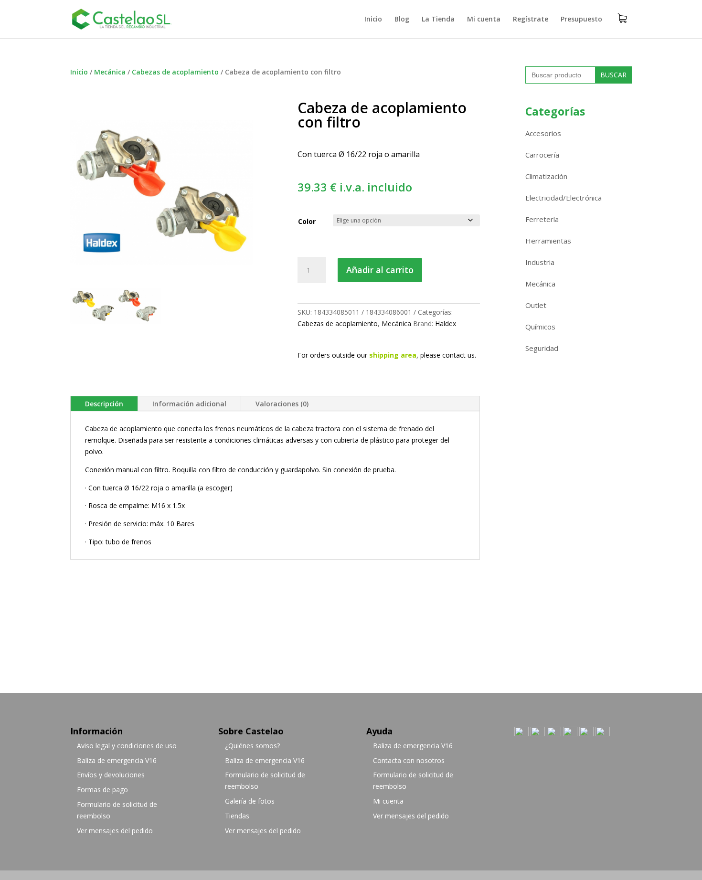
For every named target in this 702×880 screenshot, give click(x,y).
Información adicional (189, 403)
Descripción (104, 403)
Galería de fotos (250, 801)
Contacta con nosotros (409, 760)
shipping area (392, 355)
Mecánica (110, 71)
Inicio (373, 19)
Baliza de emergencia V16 (117, 760)
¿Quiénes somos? (252, 745)
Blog (401, 19)
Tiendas (237, 815)
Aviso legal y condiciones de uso (127, 745)
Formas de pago (102, 789)
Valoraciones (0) (281, 403)
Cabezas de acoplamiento (175, 71)
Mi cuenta (483, 19)
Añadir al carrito (380, 270)
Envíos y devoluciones (111, 774)
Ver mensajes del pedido (115, 830)
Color (307, 221)
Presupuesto (581, 19)
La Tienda (438, 19)
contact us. (459, 355)
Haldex (445, 323)
